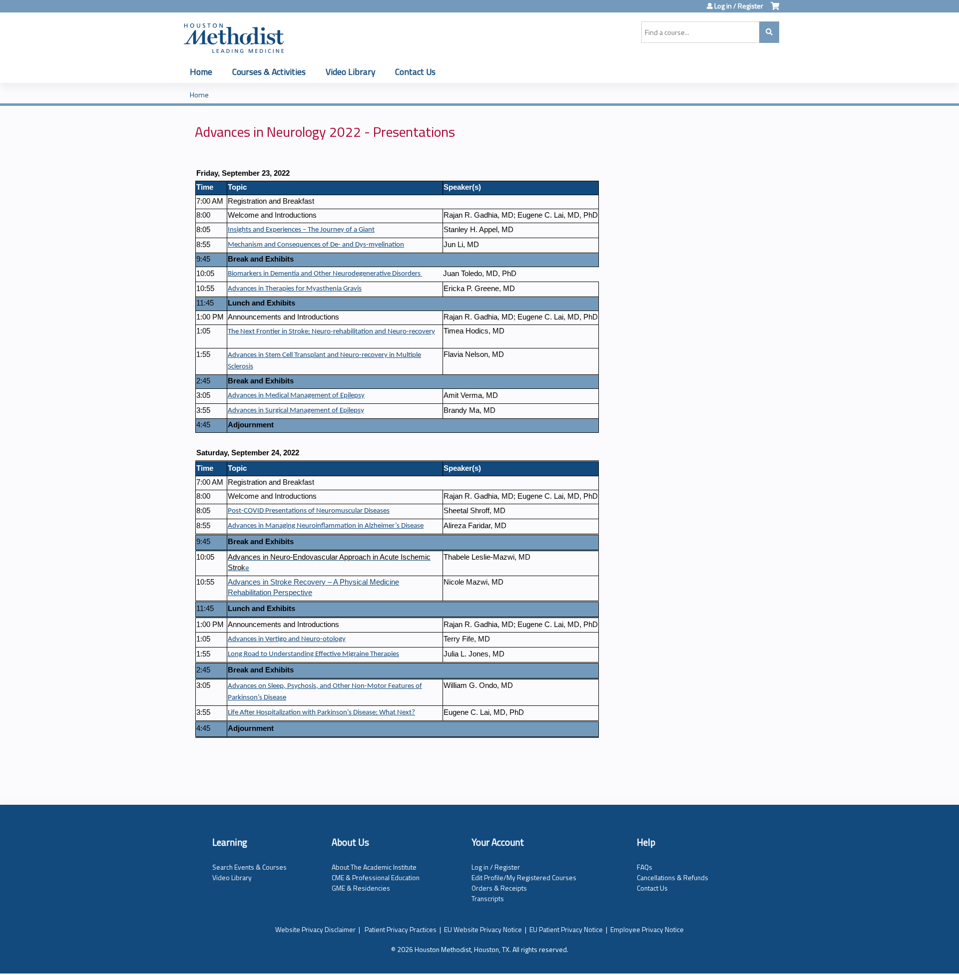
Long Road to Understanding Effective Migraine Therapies (313, 654)
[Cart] (775, 9)
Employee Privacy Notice (647, 929)
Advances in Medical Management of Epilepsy (296, 395)
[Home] (234, 36)
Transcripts (488, 898)
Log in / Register (738, 5)
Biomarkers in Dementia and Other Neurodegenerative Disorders (325, 274)
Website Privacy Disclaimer (315, 929)
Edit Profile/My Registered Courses (524, 877)
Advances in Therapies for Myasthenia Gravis (295, 289)
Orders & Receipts (499, 888)
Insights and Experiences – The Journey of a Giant (301, 230)
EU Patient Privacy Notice (566, 929)
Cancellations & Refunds (672, 877)
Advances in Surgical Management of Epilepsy (296, 410)
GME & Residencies (361, 888)
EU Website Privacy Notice (483, 929)
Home (201, 71)
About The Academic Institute (374, 867)
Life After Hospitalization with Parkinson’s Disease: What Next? (321, 712)
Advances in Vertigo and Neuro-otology (287, 639)
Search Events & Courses (249, 867)
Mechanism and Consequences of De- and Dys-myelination (316, 245)
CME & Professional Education (376, 877)
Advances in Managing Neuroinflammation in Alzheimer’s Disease (326, 526)
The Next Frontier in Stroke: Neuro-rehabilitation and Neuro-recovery (331, 331)
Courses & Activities (269, 71)
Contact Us (415, 71)
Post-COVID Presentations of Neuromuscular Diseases (309, 511)
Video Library (350, 71)
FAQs (644, 867)
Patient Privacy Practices (401, 929)
